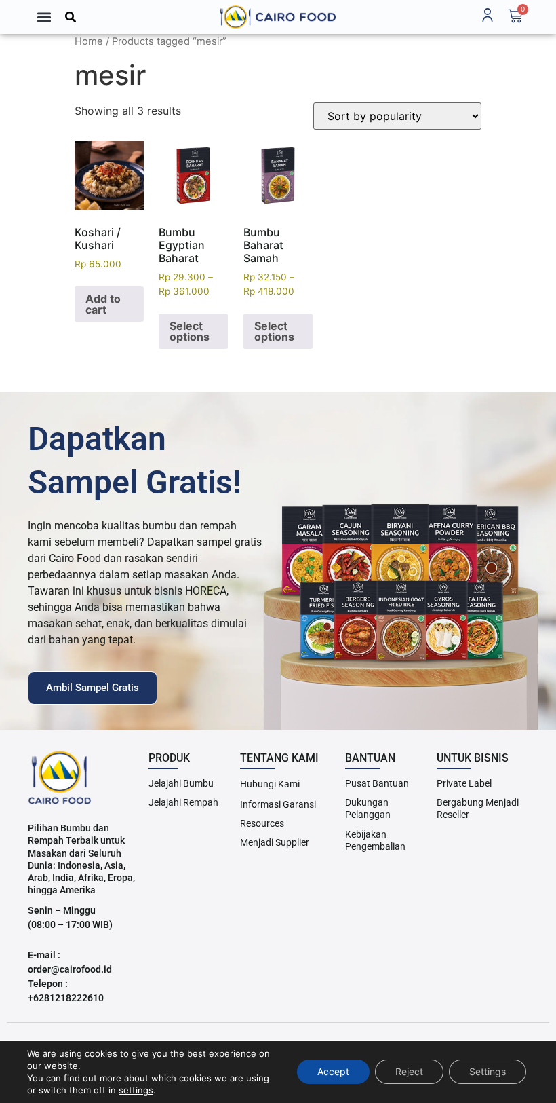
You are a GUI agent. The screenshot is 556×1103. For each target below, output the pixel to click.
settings (136, 1090)
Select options (190, 331)
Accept (333, 1071)
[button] (44, 16)
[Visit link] (278, 17)
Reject (409, 1071)
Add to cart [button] (103, 304)
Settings (487, 1071)
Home (89, 41)
